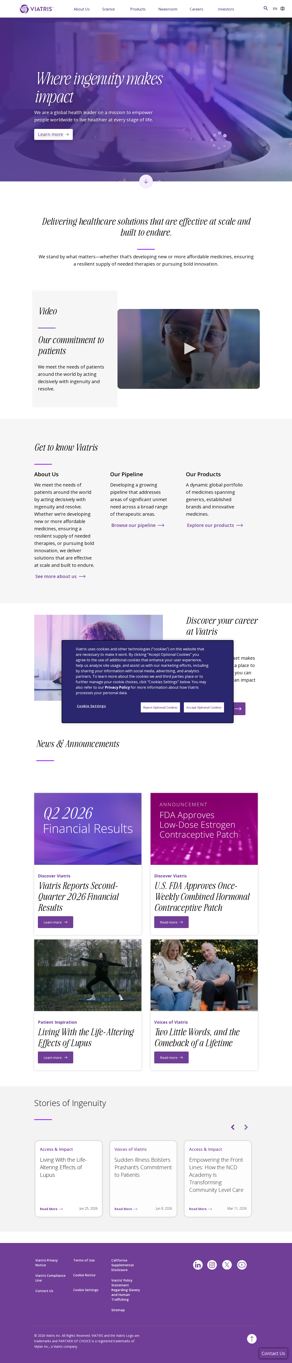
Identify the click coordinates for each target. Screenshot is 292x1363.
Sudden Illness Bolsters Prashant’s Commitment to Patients (143, 1167)
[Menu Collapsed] (96, 8)
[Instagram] (212, 1265)
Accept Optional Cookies (204, 707)
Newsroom (167, 9)
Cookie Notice (84, 1275)
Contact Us (273, 1353)
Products (138, 9)
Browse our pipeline (133, 525)
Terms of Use (84, 1260)
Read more (168, 922)
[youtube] (242, 1265)
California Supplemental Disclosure (122, 1265)
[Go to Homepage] (36, 9)
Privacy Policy (117, 687)
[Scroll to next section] (146, 181)
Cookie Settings (85, 1290)
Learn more (50, 134)
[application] (188, 349)
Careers (196, 9)
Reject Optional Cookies (160, 707)
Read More (48, 1209)
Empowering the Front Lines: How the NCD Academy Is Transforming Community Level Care (216, 1174)
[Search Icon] (266, 8)
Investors (226, 9)
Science (108, 9)
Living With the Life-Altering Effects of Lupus (63, 1167)
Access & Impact (56, 1149)
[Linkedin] (198, 1265)
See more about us (56, 576)
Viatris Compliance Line (50, 1277)
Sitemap (118, 1310)
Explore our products (210, 525)
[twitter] (227, 1265)
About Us (82, 9)
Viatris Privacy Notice (46, 1262)
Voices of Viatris (131, 1149)
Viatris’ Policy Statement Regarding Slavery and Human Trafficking (125, 1290)
